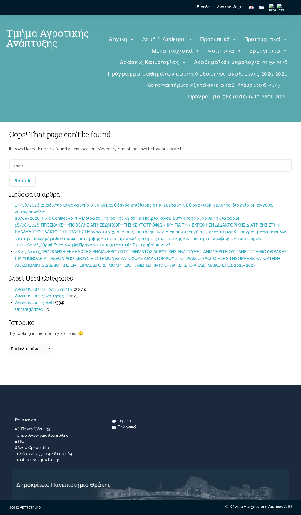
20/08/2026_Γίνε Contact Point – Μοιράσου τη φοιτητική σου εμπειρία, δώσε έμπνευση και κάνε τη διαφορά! (127, 218)
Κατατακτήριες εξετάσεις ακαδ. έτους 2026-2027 (213, 85)
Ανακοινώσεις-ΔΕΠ (34, 302)
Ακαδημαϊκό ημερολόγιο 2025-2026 (240, 62)
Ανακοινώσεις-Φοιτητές (39, 295)
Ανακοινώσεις (230, 7)
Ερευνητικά (264, 51)
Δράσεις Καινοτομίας (149, 62)
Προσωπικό (215, 39)
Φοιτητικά (221, 51)
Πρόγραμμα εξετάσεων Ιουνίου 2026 (238, 96)
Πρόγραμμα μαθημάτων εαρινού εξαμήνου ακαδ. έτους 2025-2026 (197, 74)
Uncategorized (29, 309)
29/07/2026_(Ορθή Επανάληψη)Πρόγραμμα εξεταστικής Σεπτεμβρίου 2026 (92, 245)
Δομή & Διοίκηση (164, 39)
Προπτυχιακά (262, 39)
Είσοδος (204, 7)
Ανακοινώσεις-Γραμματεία (44, 289)
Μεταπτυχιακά (172, 51)
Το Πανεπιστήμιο (25, 507)
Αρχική (118, 39)
